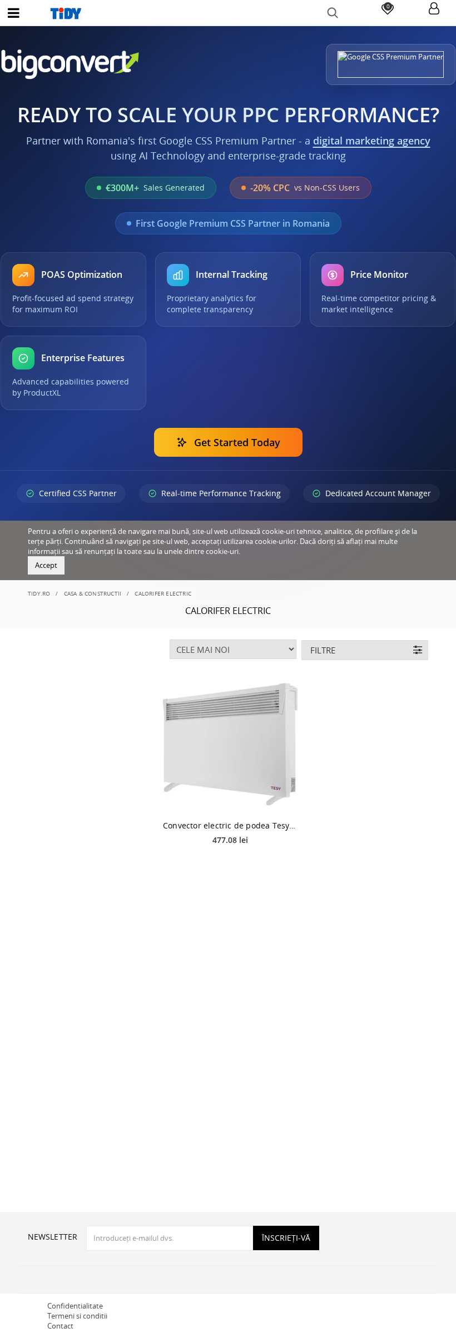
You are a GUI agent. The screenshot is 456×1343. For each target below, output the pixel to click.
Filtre (322, 650)
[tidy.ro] (228, 13)
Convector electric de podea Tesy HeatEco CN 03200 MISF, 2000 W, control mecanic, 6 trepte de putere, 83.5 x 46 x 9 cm (230, 825)
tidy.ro (39, 593)
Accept (46, 565)
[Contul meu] (434, 9)
